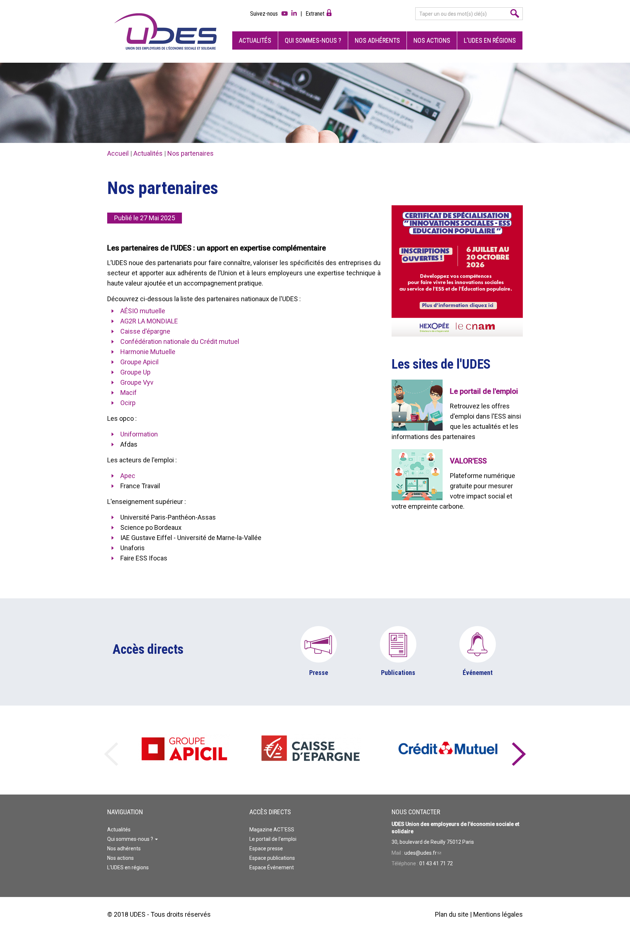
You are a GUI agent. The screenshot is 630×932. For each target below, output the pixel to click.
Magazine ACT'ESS (271, 829)
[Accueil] (165, 31)
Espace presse (266, 848)
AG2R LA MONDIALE (149, 321)
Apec (127, 475)
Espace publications (272, 858)
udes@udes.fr (422, 853)
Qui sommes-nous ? (313, 40)
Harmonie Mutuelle (147, 352)
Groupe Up (135, 372)
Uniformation (139, 434)
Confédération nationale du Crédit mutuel (179, 341)
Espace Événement (271, 867)
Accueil (118, 153)
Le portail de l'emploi (484, 391)
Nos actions (431, 40)
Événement (478, 672)
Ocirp (128, 403)
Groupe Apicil (139, 362)
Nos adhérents (377, 40)
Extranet (315, 13)
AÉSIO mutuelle (142, 311)
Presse (318, 672)
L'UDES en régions (490, 40)
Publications (398, 672)
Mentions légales (498, 914)
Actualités (255, 40)
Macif (128, 392)
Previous (111, 750)
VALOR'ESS (468, 461)
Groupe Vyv (136, 382)
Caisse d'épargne (145, 331)
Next (518, 750)
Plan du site (451, 914)
